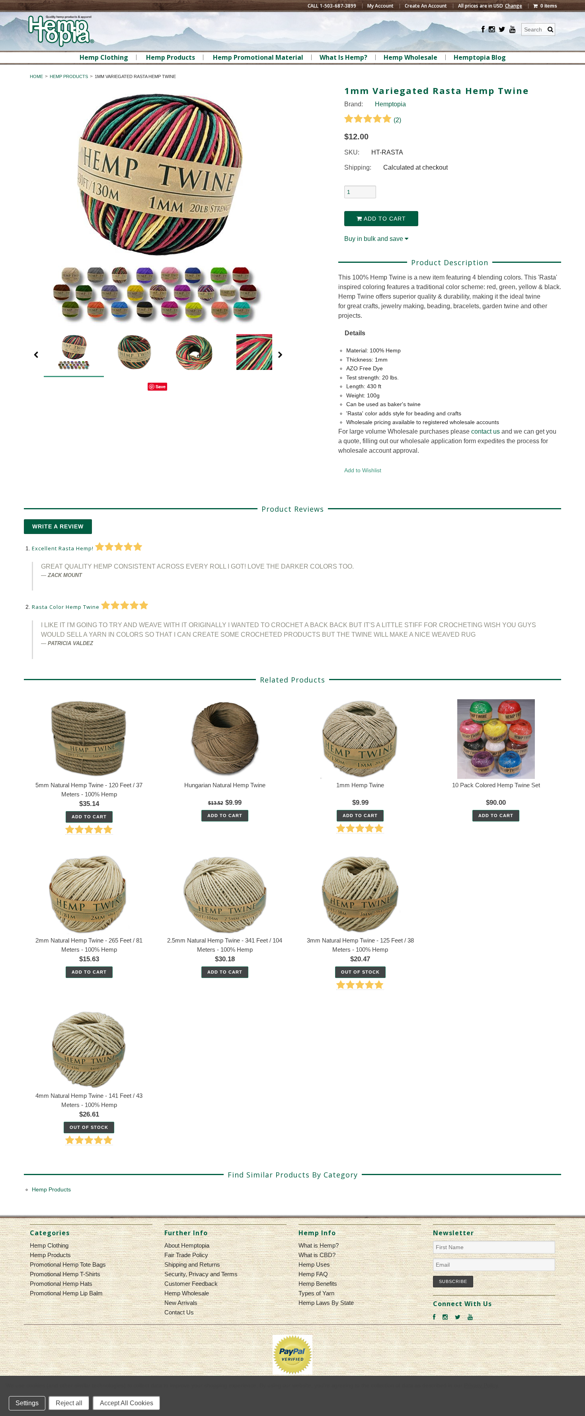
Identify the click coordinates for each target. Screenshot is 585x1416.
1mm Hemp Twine (360, 785)
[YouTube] (512, 29)
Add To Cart (89, 816)
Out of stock (360, 972)
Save (161, 386)
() (396, 120)
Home (36, 76)
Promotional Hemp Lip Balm (66, 1293)
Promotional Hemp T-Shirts (65, 1274)
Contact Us (179, 1312)
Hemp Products (170, 57)
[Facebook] (483, 29)
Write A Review (58, 526)
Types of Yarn (316, 1293)
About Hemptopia (186, 1245)
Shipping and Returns (192, 1264)
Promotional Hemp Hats (61, 1283)
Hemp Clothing (104, 57)
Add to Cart (384, 218)
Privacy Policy (481, 1385)
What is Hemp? (318, 1245)
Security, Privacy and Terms (201, 1274)
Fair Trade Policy (186, 1255)
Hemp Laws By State (326, 1302)
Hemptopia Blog (480, 57)
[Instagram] (492, 29)
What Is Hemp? (343, 57)
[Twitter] (502, 29)
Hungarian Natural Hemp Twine (224, 785)
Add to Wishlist (362, 470)
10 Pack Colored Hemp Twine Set (496, 785)
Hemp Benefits (317, 1283)
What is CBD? (316, 1255)
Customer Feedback (191, 1283)
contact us (485, 431)
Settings (27, 1403)
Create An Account (426, 6)
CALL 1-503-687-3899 (332, 6)
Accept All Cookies (126, 1403)
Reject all (69, 1403)
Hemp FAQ (313, 1274)
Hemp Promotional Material (258, 57)
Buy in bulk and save (373, 238)
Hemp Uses (314, 1264)
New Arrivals (180, 1302)
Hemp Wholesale (410, 57)
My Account (380, 6)
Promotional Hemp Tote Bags (68, 1264)
